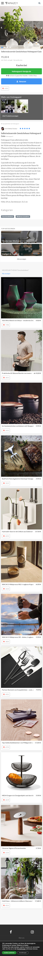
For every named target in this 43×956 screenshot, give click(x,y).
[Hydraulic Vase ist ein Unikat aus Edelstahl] (21, 509)
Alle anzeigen (21, 259)
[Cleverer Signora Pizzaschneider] (21, 825)
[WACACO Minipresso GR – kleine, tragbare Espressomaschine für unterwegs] (21, 614)
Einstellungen (22, 952)
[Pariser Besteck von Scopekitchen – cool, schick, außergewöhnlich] (21, 667)
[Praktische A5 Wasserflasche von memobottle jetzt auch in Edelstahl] (21, 350)
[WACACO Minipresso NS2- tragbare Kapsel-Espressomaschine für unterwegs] (21, 561)
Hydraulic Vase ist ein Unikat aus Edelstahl (17, 531)
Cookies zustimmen (9, 952)
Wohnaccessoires (23, 216)
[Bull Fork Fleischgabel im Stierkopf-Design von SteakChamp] (21, 456)
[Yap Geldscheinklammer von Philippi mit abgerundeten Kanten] (21, 720)
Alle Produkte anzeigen (10, 116)
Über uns (21, 938)
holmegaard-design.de (21, 71)
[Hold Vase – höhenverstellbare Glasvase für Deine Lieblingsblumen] (21, 878)
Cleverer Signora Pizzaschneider (14, 848)
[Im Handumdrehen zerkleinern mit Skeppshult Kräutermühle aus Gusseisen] (21, 403)
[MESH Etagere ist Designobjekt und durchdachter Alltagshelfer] (21, 772)
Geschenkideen (7, 216)
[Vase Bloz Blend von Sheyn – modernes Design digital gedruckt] (21, 297)
